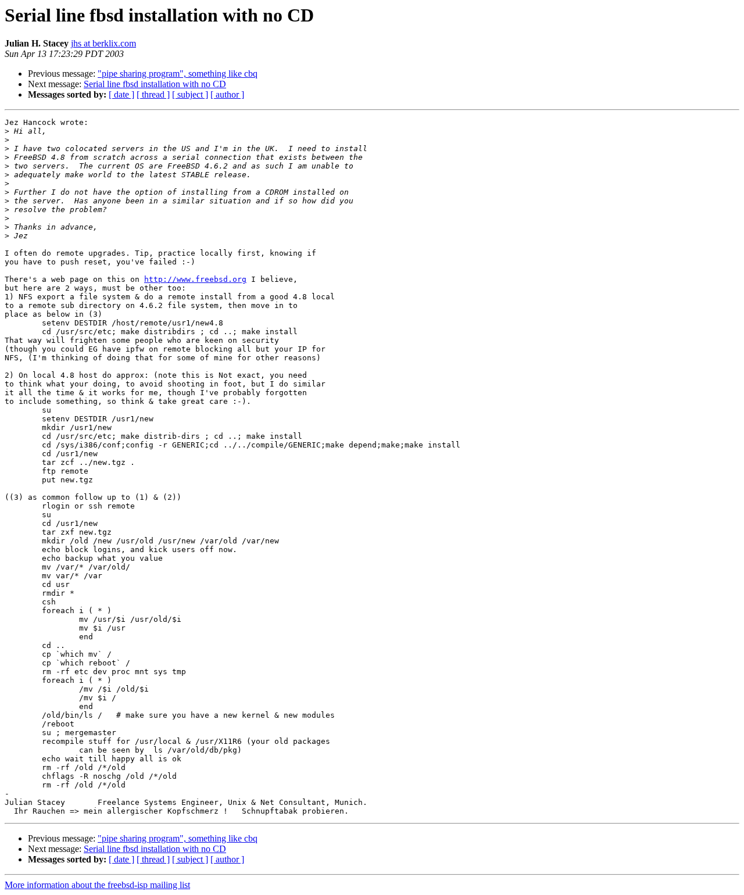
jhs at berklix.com (103, 43)
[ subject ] (190, 94)
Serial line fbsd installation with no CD (155, 84)
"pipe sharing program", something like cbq (177, 73)
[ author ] (227, 94)
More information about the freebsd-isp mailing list (97, 885)
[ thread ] (153, 94)
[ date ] (121, 94)
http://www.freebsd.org (195, 279)
